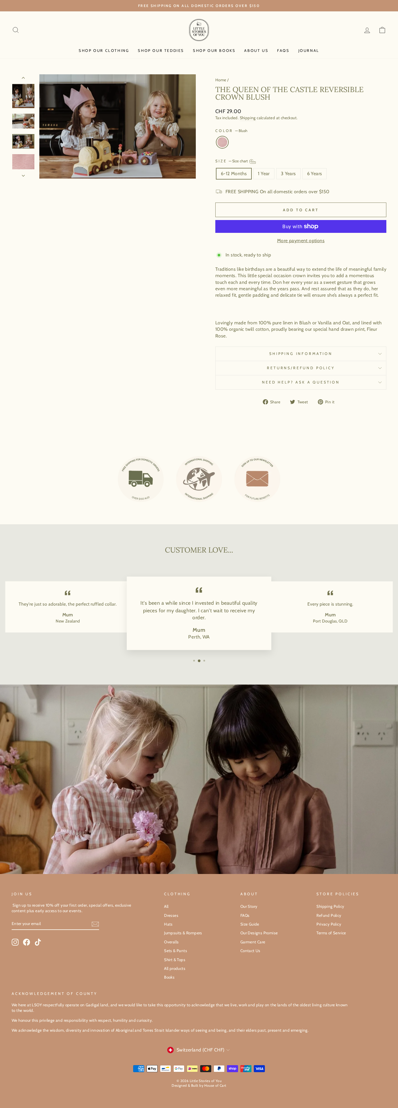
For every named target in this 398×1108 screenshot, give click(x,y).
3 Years (288, 173)
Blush (222, 142)
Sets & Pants (175, 950)
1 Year (264, 173)
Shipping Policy (330, 906)
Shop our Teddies (161, 50)
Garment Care (252, 942)
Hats (168, 924)
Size (232, 161)
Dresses (171, 915)
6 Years (314, 173)
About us (256, 50)
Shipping (248, 117)
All (166, 906)
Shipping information (300, 353)
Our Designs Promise (259, 933)
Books (169, 977)
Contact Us (250, 950)
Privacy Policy (328, 924)
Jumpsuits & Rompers (183, 933)
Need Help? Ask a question (301, 382)
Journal (308, 50)
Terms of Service (331, 933)
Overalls (171, 942)
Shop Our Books (214, 50)
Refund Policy (328, 915)
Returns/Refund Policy (301, 368)
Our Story (249, 906)
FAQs (283, 50)
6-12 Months (234, 173)
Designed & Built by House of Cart (199, 1085)
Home (220, 80)
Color (231, 131)
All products (174, 968)
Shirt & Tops (174, 959)
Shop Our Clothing (104, 50)
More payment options (301, 240)
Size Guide (249, 924)
